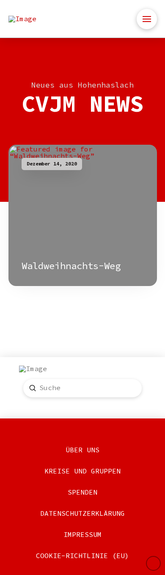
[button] (147, 19)
